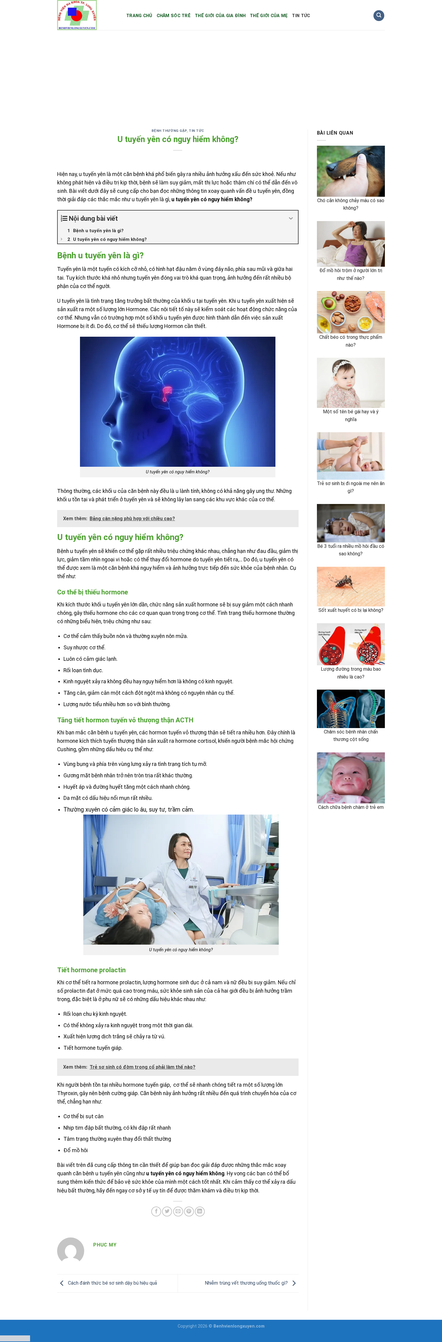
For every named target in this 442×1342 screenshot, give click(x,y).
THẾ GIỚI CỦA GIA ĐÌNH (220, 15)
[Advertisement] (221, 75)
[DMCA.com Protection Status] (15, 1338)
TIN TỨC (301, 15)
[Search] (378, 15)
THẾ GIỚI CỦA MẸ (269, 15)
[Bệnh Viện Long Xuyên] (87, 15)
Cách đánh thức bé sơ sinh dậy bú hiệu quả (112, 1283)
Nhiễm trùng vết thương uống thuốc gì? (247, 1283)
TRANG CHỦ (139, 15)
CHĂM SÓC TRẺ (174, 15)
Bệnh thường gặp (169, 131)
